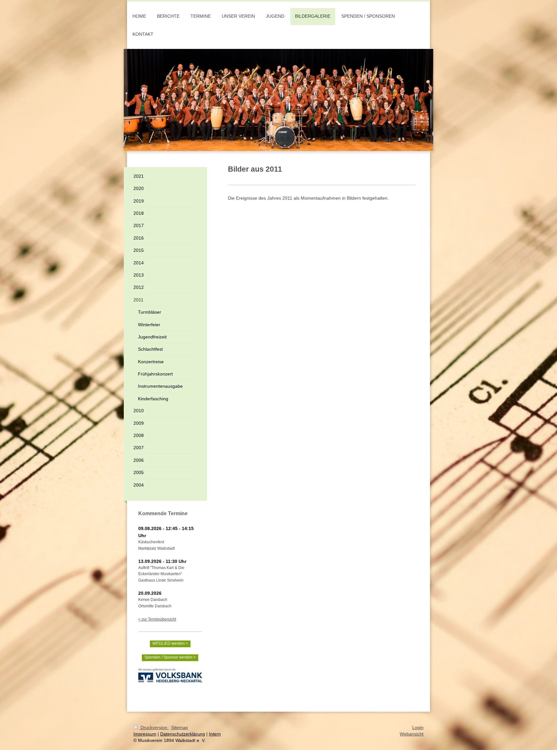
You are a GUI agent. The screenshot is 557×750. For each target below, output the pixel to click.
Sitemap (179, 727)
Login (418, 727)
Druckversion (154, 727)
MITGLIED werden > (170, 643)
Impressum (144, 733)
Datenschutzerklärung (182, 733)
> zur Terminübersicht (157, 619)
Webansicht (412, 733)
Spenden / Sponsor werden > (170, 657)
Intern (215, 733)
